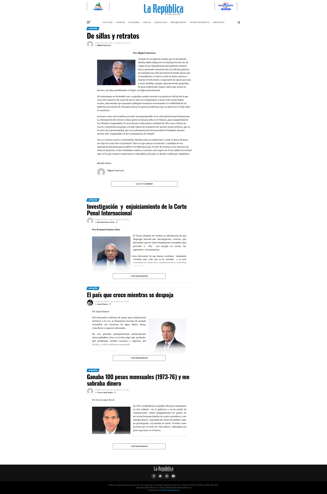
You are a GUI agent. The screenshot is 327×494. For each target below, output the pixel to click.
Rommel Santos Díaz (106, 222)
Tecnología (160, 22)
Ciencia (147, 22)
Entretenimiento (199, 22)
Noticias (107, 22)
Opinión (120, 22)
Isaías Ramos (102, 304)
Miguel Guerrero (104, 45)
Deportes (218, 22)
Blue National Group (171, 490)
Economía (134, 22)
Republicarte (178, 22)
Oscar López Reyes (105, 392)
